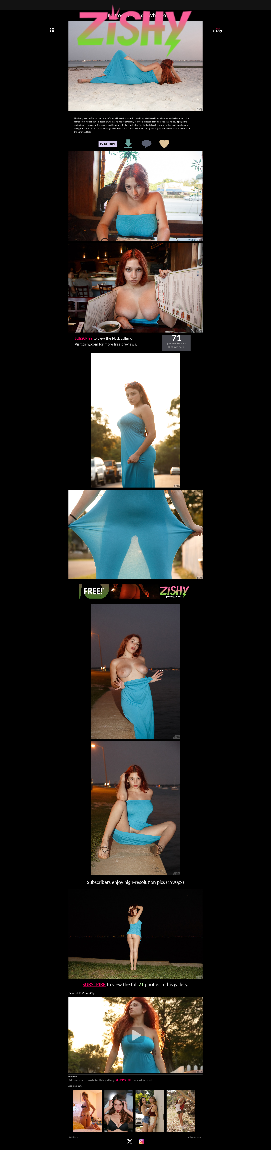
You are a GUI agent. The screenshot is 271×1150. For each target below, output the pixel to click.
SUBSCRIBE (83, 339)
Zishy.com (90, 345)
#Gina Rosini (107, 144)
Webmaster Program (195, 1137)
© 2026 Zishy (73, 1137)
